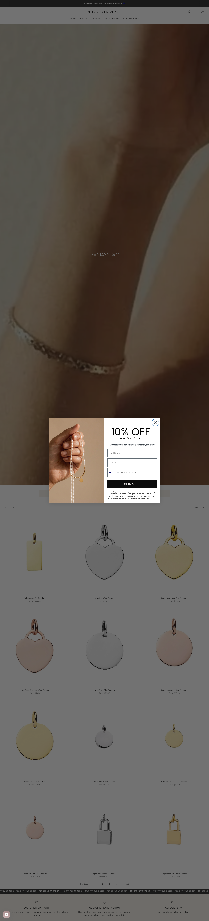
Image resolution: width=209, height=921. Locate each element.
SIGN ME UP (132, 484)
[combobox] (113, 472)
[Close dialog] (155, 422)
